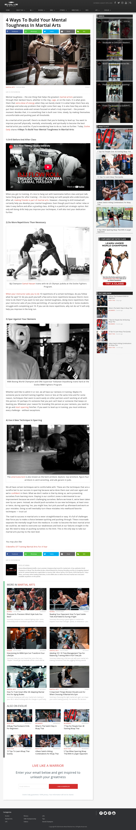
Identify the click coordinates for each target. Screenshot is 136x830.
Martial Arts (10, 87)
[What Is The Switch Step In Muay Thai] (102, 312)
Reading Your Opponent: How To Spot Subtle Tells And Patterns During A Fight (68, 615)
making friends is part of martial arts (31, 200)
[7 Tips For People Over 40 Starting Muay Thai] (114, 139)
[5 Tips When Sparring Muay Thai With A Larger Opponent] (114, 217)
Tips (43, 818)
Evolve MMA (20, 87)
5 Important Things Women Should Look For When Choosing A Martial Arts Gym (67, 693)
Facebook (115, 2)
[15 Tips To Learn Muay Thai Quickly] (114, 164)
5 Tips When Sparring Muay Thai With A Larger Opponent (76, 752)
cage (54, 100)
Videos (26, 821)
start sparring (22, 407)
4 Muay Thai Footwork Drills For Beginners (18, 727)
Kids (87, 10)
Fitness (62, 10)
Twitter (118, 2)
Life (96, 10)
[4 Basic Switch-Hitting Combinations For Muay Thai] (114, 190)
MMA (51, 10)
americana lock (18, 477)
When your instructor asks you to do (22, 294)
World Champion (47, 821)
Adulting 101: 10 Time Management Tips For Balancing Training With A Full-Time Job (67, 654)
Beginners (39, 723)
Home (8, 10)
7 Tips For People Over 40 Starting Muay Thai (74, 727)
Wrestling (75, 10)
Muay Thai (19, 10)
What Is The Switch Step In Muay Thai (120, 308)
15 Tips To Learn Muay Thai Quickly (110, 177)
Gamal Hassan (28, 283)
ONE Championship (30, 818)
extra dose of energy (25, 103)
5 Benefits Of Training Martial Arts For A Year (26, 546)
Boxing (40, 10)
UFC (6, 821)
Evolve (106, 10)
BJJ (30, 10)
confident (15, 493)
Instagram (122, 2)
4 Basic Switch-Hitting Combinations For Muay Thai (47, 752)
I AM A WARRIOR (63, 786)
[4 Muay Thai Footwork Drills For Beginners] (102, 300)
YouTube (126, 2)
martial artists (66, 97)
